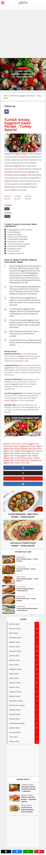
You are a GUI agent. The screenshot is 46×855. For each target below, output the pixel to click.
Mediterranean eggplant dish (25, 451)
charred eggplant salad (31, 444)
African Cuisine (26, 805)
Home (5, 96)
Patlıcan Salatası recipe (23, 453)
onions (15, 175)
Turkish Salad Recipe (22, 460)
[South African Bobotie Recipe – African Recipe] (15, 808)
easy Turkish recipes (11, 446)
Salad (7, 209)
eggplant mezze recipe (28, 446)
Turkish (7, 154)
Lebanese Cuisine (27, 785)
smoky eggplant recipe (23, 456)
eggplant (15, 384)
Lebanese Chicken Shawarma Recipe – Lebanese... (28, 789)
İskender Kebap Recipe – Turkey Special (25, 590)
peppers (24, 175)
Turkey (7, 216)
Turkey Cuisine (23, 68)
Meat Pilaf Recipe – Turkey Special (26, 600)
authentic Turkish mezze (12, 444)
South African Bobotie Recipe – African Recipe (28, 809)
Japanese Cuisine (27, 795)
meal (24, 190)
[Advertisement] (23, 34)
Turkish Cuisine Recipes (24, 458)
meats (7, 400)
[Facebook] (6, 111)
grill (22, 358)
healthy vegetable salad (23, 449)
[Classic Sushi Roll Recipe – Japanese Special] (15, 798)
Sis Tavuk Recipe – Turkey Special (26, 570)
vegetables (31, 172)
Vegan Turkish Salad (22, 463)
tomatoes (8, 175)
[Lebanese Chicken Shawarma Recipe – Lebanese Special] (15, 787)
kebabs (14, 400)
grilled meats (9, 187)
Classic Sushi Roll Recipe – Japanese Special (28, 799)
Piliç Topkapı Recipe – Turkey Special (27, 560)
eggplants (18, 166)
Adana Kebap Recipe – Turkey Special (27, 580)
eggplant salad (20, 154)
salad (9, 172)
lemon (13, 178)
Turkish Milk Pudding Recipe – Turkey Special (27, 609)
